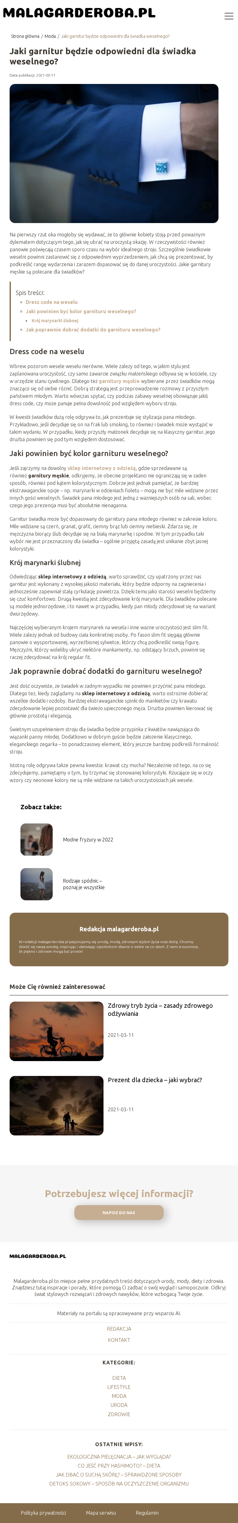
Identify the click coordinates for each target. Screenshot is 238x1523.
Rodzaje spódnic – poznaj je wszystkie (84, 884)
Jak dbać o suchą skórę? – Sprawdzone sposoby (119, 1474)
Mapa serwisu (101, 1513)
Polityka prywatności (43, 1513)
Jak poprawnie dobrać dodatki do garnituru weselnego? (93, 329)
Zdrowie (119, 1414)
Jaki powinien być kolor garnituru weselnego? (81, 311)
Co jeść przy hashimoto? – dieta (119, 1465)
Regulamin (147, 1513)
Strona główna (25, 36)
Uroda (118, 1405)
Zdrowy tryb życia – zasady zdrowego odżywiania (160, 1009)
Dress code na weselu (52, 302)
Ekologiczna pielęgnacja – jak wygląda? (119, 1456)
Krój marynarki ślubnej (55, 320)
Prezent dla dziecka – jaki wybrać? (155, 1079)
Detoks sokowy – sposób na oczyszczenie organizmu (119, 1483)
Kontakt (119, 1340)
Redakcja (119, 1329)
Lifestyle (118, 1387)
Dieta (119, 1378)
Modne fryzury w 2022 (88, 839)
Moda (51, 36)
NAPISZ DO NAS (119, 1212)
